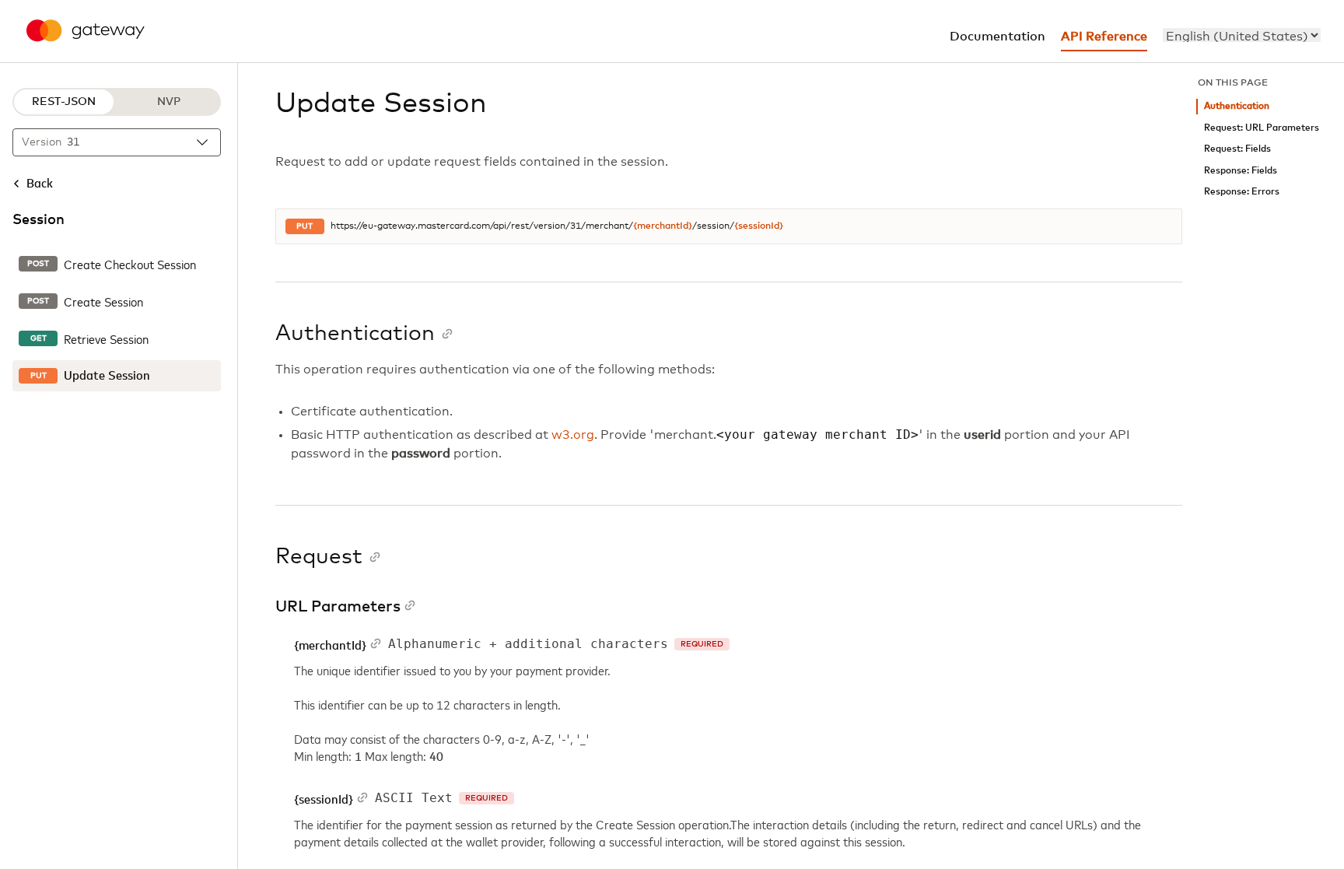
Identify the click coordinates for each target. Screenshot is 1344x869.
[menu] (1242, 35)
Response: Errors (1241, 192)
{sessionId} (758, 226)
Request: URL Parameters (1261, 128)
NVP (168, 101)
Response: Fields (1240, 171)
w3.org (572, 435)
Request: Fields (1237, 149)
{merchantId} (662, 226)
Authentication (1236, 106)
